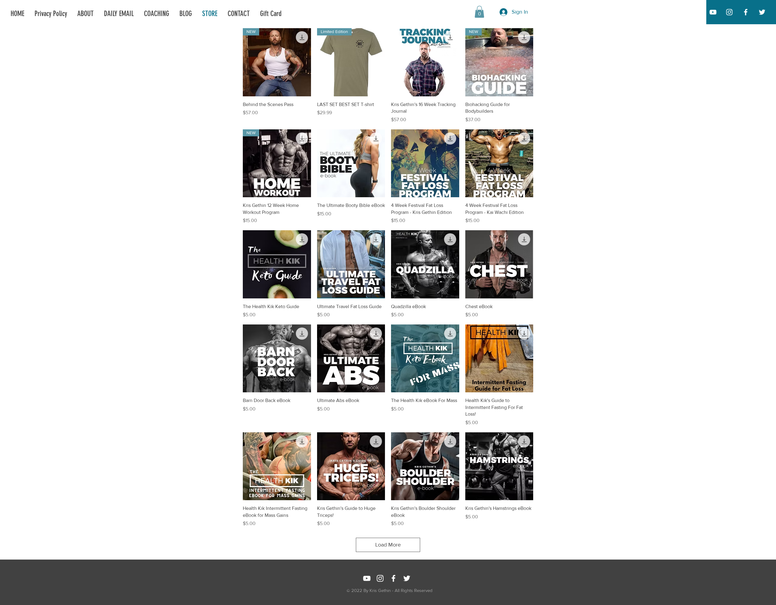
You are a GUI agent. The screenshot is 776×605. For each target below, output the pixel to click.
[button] (479, 12)
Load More (388, 545)
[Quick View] (425, 62)
